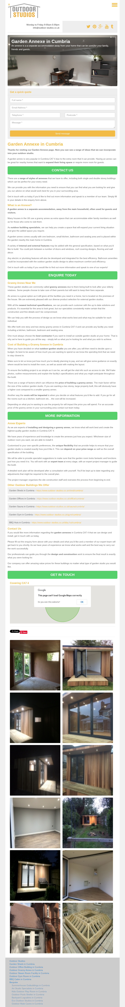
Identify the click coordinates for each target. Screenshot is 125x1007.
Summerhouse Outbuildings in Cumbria (31, 985)
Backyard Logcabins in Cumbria (27, 997)
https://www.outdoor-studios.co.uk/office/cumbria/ (60, 498)
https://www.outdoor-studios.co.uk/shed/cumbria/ (59, 490)
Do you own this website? (49, 602)
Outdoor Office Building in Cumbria (26, 967)
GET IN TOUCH (62, 575)
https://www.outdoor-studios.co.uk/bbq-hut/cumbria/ (56, 522)
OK (81, 602)
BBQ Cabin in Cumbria (20, 979)
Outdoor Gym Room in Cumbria (24, 976)
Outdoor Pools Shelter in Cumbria (28, 994)
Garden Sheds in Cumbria (22, 964)
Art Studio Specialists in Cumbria (27, 988)
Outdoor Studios (17, 961)
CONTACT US (62, 170)
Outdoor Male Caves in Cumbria (27, 1003)
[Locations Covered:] (9, 5)
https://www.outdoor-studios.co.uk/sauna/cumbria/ (60, 506)
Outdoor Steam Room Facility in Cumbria (29, 973)
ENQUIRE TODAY (62, 275)
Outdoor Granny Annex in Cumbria (26, 970)
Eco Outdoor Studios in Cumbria (27, 1000)
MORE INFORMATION (62, 416)
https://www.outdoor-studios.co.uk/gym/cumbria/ (58, 514)
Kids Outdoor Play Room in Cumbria (29, 991)
